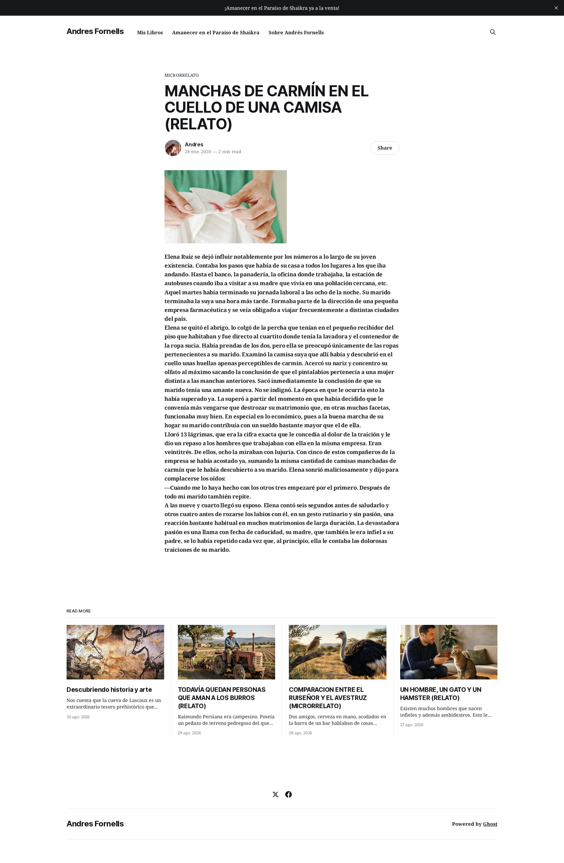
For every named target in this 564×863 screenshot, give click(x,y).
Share (385, 147)
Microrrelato (181, 75)
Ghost (490, 824)
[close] (556, 8)
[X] (275, 794)
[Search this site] (493, 32)
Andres (194, 144)
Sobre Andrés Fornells (296, 32)
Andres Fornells (95, 31)
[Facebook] (288, 794)
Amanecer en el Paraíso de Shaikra (215, 32)
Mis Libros (150, 32)
